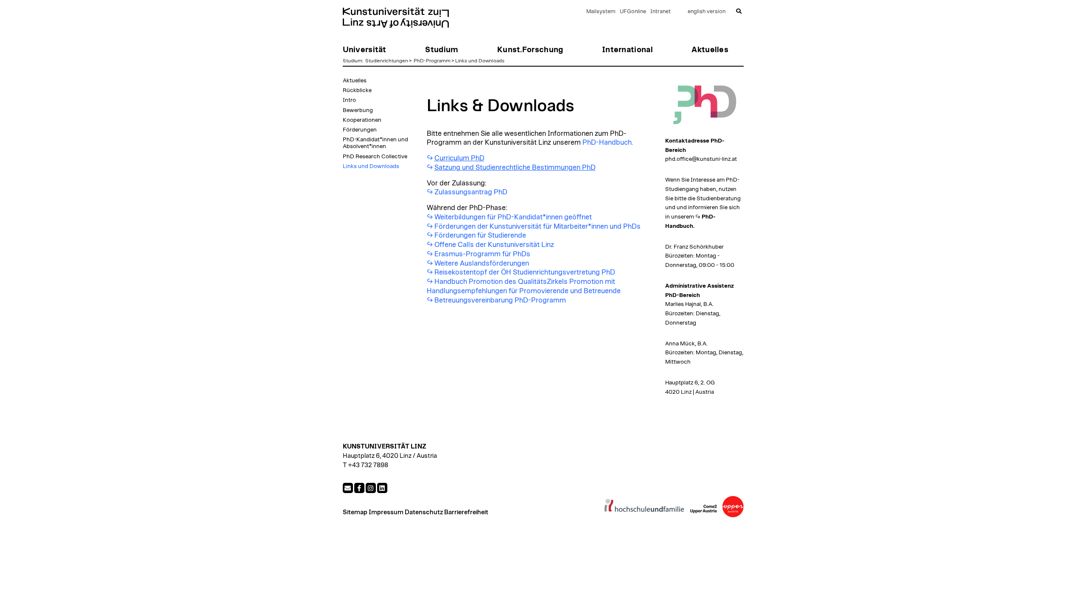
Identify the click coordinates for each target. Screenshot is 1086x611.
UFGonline (633, 11)
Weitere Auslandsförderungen (481, 263)
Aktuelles (355, 81)
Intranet (660, 11)
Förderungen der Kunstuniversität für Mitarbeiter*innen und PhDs (537, 226)
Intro (349, 100)
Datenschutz (424, 512)
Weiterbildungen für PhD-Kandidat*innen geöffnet (513, 217)
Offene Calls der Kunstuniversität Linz (494, 244)
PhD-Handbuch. (607, 142)
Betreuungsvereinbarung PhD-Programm (500, 300)
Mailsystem (601, 11)
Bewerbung (358, 110)
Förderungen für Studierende (480, 235)
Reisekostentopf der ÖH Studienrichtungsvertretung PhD (524, 272)
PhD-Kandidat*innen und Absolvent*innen (375, 143)
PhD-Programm (432, 60)
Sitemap (355, 512)
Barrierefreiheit (466, 512)
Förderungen (360, 130)
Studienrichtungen (386, 60)
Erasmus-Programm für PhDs (482, 254)
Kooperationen (362, 120)
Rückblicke (357, 90)
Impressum (386, 512)
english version (706, 11)
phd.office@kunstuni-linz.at (701, 159)
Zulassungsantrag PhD (470, 192)
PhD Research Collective (375, 157)
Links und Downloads (479, 60)
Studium (352, 60)
